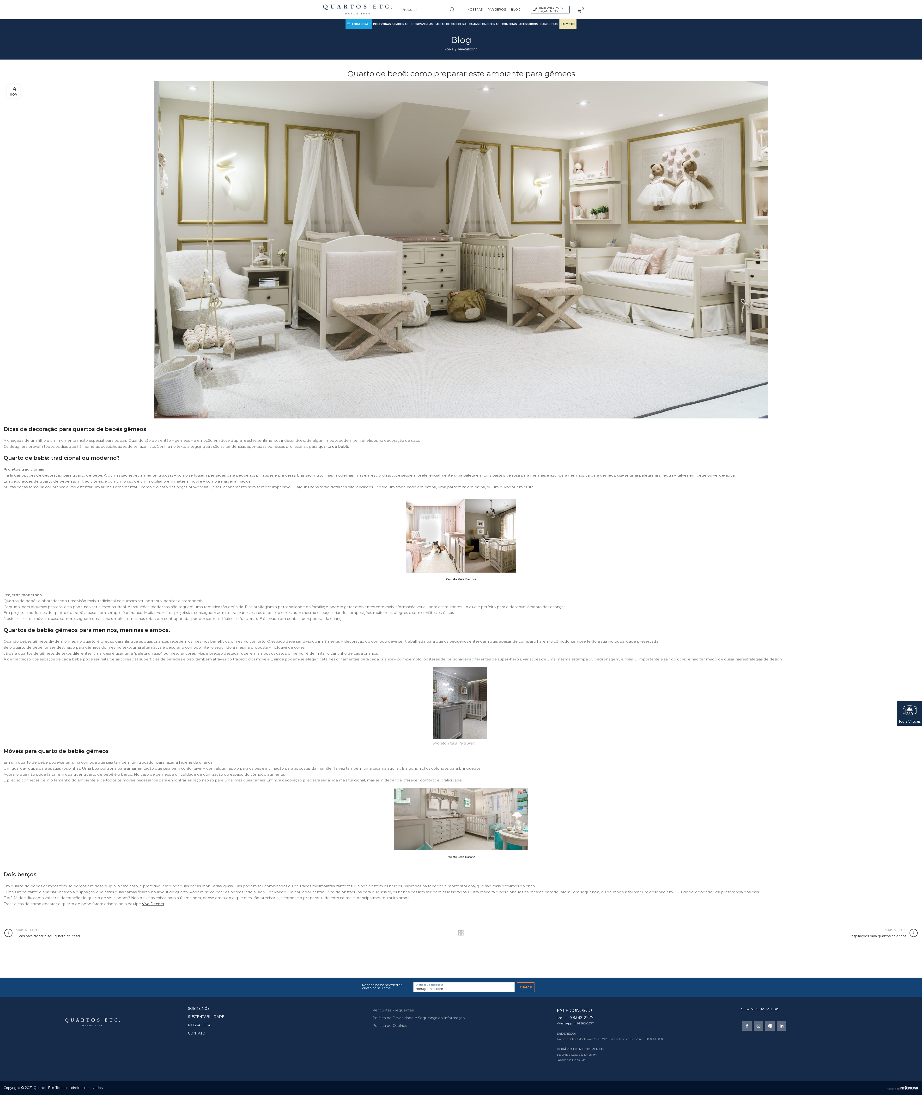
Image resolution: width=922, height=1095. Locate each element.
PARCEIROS (497, 9)
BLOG (515, 9)
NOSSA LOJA (199, 1025)
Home (449, 49)
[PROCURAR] (452, 9)
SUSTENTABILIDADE (206, 1017)
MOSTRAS (475, 9)
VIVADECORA (467, 49)
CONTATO (196, 1033)
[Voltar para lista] (461, 933)
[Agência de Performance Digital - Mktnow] (902, 1087)
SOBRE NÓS (199, 1008)
